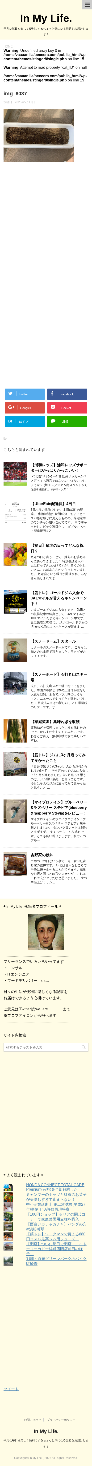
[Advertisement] (46, 226)
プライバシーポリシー (61, 1420)
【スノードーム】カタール (53, 641)
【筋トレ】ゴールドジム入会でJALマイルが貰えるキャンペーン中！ (59, 598)
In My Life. (46, 18)
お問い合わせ (32, 1420)
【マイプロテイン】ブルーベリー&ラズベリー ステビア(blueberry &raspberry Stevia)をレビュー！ (59, 807)
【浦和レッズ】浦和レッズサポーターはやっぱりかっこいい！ (59, 467)
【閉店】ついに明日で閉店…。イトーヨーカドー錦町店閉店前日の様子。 (56, 1249)
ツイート (11, 1389)
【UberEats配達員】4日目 (53, 504)
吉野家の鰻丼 (42, 855)
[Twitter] (46, 932)
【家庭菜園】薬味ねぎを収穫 (55, 722)
